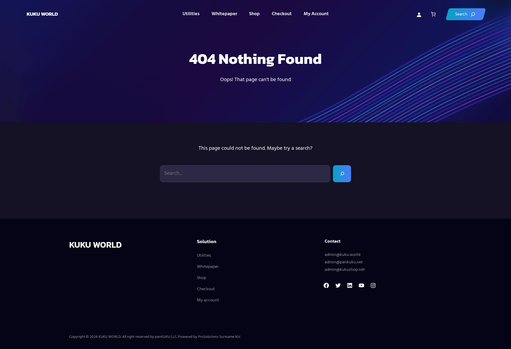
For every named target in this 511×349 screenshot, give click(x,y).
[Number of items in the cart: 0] (433, 14)
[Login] (419, 14)
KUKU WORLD (42, 14)
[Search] (466, 14)
